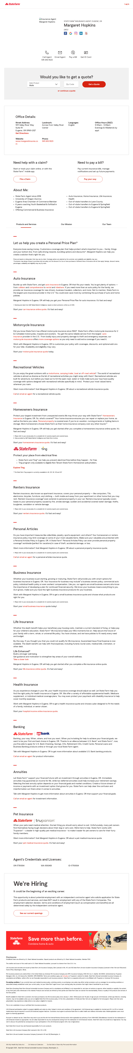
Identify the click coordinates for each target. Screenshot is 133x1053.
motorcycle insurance (23, 339)
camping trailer (66, 373)
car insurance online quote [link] (34, 309)
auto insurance (52, 285)
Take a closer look (21, 659)
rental (48, 287)
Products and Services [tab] (26, 224)
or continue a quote (66, 91)
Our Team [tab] (106, 224)
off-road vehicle (88, 373)
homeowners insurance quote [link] (36, 442)
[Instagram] (75, 33)
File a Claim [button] (25, 179)
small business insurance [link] (34, 606)
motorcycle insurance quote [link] (35, 352)
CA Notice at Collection (35, 1044)
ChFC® (66, 29)
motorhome (53, 373)
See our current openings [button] (31, 913)
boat (76, 373)
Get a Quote (94, 84)
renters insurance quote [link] (33, 513)
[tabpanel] (66, 130)
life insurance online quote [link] (34, 669)
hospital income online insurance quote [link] (40, 711)
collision (21, 287)
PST (110, 123)
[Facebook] (65, 33)
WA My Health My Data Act (15, 1044)
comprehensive (36, 287)
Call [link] (15, 394)
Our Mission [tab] (66, 224)
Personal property (46, 421)
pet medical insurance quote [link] (35, 843)
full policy (65, 976)
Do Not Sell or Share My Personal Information (62, 1044)
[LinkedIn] (81, 33)
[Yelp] (86, 33)
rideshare (60, 287)
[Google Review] (70, 33)
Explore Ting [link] (19, 468)
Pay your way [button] (90, 179)
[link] (60, 56)
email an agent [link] (25, 394)
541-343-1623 (47, 141)
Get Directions (22, 133)
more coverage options (49, 339)
